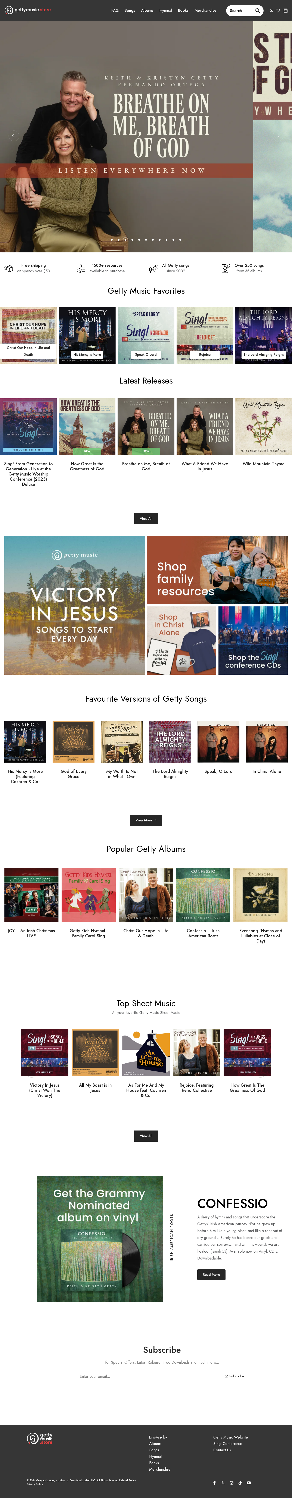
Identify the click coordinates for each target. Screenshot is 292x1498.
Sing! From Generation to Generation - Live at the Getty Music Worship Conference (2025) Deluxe (28, 474)
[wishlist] (278, 10)
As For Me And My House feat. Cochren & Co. (95, 1090)
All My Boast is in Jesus (44, 1088)
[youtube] (249, 1483)
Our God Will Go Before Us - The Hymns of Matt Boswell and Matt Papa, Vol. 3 (260, 938)
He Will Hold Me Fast (204, 354)
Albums (147, 10)
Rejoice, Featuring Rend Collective (146, 1088)
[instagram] (231, 1483)
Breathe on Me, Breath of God (146, 466)
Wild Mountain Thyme (264, 464)
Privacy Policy (35, 1484)
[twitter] (223, 1482)
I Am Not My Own (263, 354)
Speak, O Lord (170, 771)
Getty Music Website (230, 1437)
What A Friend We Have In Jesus (204, 466)
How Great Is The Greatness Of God (196, 1088)
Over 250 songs (249, 265)
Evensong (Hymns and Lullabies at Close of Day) (203, 936)
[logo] (27, 10)
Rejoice (87, 354)
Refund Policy (127, 1480)
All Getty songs (175, 265)
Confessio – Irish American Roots (146, 933)
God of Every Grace (25, 774)
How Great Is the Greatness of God (87, 466)
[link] (28, 335)
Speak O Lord (28, 354)
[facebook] (214, 1483)
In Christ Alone (218, 771)
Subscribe (236, 1376)
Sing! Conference (227, 1443)
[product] (28, 426)
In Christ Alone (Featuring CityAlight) (266, 776)
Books (183, 10)
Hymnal (165, 10)
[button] (278, 135)
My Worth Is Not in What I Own (73, 774)
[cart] (285, 10)
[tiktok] (240, 1483)
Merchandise (205, 10)
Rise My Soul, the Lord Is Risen (247, 1088)
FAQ (115, 10)
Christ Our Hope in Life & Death (88, 933)
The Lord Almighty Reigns (146, 354)
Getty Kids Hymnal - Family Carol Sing (31, 933)
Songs (130, 10)
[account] (271, 10)
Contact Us (222, 1450)
